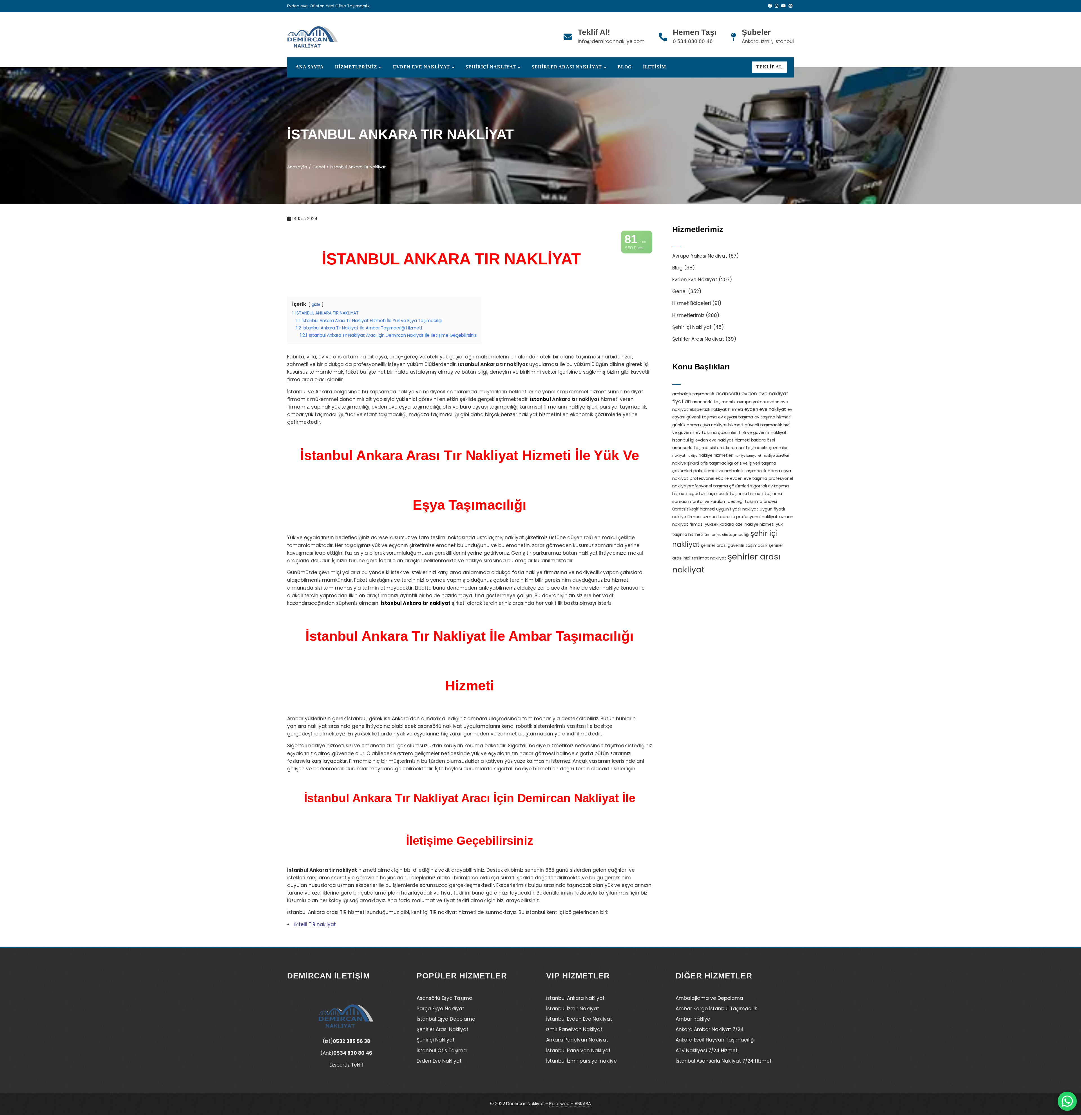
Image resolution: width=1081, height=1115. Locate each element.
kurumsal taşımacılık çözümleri (757, 448)
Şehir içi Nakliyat (692, 327)
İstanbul (540, 399)
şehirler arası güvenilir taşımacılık (734, 545)
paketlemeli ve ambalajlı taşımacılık (729, 471)
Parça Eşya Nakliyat (440, 1008)
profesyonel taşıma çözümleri (718, 486)
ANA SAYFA (310, 67)
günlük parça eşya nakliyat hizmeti (707, 425)
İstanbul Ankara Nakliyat (575, 998)
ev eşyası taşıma (735, 417)
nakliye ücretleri (776, 455)
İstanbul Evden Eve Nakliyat (579, 1019)
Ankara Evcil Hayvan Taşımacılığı (715, 1039)
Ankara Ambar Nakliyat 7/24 (710, 1029)
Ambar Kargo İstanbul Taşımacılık (716, 1008)
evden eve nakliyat (765, 409)
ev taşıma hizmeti (772, 417)
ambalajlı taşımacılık (693, 394)
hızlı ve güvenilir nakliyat (763, 432)
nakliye (692, 456)
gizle (316, 304)
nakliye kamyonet (748, 456)
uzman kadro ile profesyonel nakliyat (740, 516)
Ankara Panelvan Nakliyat (577, 1039)
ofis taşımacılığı (716, 463)
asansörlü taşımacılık (714, 402)
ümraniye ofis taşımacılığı (727, 534)
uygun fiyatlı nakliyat (737, 509)
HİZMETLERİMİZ (356, 67)
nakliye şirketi (685, 463)
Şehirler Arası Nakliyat (567, 67)
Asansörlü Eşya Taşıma (444, 998)
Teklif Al (769, 67)
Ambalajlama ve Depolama (709, 998)
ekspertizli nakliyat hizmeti (716, 409)
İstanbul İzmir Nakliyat (572, 1008)
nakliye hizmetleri (716, 455)
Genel (679, 291)
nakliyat (678, 455)
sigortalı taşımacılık (708, 493)
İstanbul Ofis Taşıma (442, 1050)
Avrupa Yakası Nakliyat (699, 256)
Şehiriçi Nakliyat (491, 67)
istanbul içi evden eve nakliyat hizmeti (711, 440)
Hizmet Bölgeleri (691, 303)
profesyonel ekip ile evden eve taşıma (728, 478)
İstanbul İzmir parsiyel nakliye (581, 1061)
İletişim (654, 67)
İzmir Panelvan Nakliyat (574, 1029)
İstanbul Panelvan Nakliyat (578, 1050)
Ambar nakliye (693, 1019)
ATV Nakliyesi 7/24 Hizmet (707, 1050)
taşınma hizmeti (746, 493)
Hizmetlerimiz (688, 315)
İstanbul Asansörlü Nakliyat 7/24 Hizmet (724, 1061)
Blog (625, 67)
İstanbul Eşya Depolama (446, 1019)
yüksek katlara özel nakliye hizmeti (739, 524)
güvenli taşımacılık (763, 425)
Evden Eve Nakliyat (421, 67)
